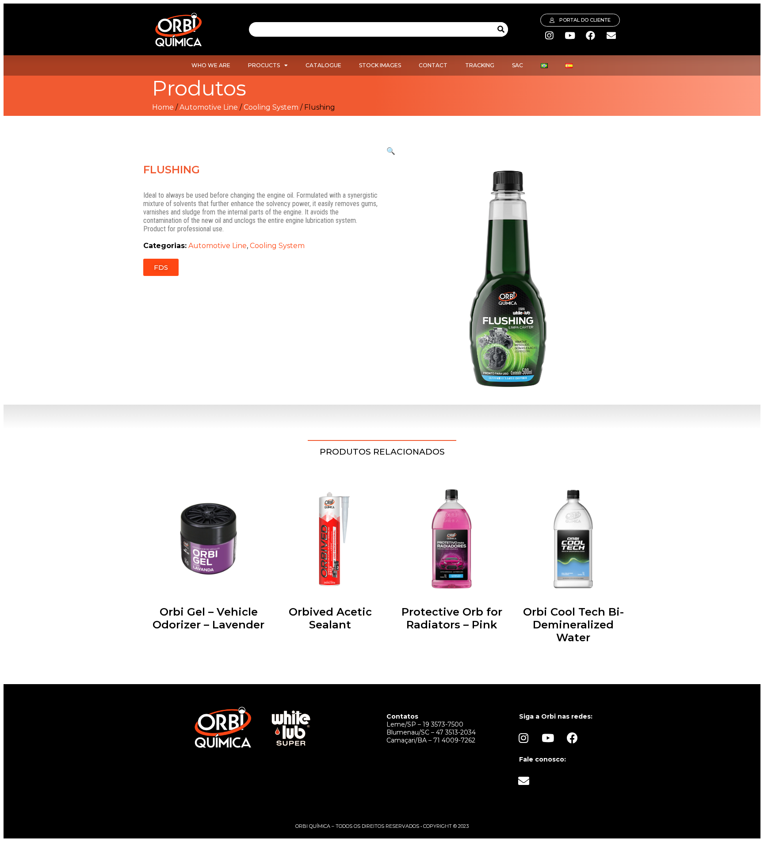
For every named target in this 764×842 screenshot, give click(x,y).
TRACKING (479, 65)
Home (163, 107)
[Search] (500, 29)
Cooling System (271, 107)
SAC (517, 65)
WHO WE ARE (210, 65)
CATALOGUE (323, 65)
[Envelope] (611, 36)
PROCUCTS (264, 65)
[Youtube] (570, 36)
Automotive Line (209, 107)
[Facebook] (590, 36)
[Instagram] (549, 36)
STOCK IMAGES (380, 65)
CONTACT (433, 65)
